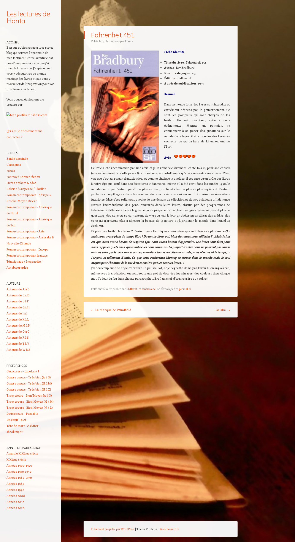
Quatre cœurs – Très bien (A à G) (28, 377)
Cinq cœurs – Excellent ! (22, 371)
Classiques (13, 165)
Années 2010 (15, 502)
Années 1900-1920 (19, 465)
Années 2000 (15, 496)
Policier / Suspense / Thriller (26, 189)
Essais (10, 171)
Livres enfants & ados (21, 183)
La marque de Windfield (111, 310)
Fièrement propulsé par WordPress (112, 529)
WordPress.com (169, 529)
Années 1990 (15, 490)
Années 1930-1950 (19, 471)
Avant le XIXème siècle (22, 453)
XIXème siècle (16, 459)
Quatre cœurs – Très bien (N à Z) (28, 389)
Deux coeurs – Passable (22, 413)
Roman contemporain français (27, 255)
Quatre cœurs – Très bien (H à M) (29, 383)
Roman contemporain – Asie (25, 231)
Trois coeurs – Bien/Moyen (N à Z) (29, 407)
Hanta (129, 41)
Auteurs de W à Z (18, 350)
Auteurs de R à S (17, 337)
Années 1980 (15, 483)
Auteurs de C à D (17, 295)
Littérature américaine (141, 289)
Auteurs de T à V (17, 343)
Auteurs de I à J (16, 313)
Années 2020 (15, 508)
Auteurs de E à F (17, 301)
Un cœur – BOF (16, 420)
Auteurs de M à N (18, 325)
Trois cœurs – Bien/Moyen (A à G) (29, 395)
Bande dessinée (17, 158)
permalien (185, 289)
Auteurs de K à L (17, 319)
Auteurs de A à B (17, 289)
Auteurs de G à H (18, 307)
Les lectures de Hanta (28, 17)
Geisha (223, 310)
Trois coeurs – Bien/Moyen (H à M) (30, 401)
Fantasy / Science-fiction (23, 177)
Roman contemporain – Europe (27, 249)
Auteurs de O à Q (18, 331)
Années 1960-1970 (19, 477)
